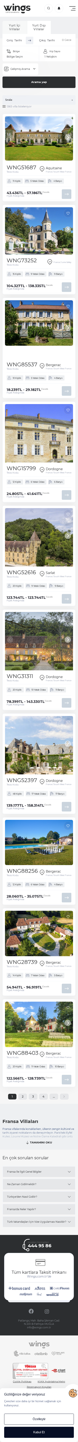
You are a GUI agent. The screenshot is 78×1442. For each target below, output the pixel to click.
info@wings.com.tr (39, 1327)
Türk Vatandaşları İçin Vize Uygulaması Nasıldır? (36, 1221)
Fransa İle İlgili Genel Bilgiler (24, 1171)
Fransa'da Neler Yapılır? (21, 1209)
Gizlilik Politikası (22, 1381)
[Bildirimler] (59, 8)
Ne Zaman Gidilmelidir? (21, 1184)
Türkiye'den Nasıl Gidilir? (22, 1196)
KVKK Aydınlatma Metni (51, 1381)
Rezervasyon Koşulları (39, 1386)
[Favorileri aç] (48, 8)
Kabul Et (39, 1432)
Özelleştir (39, 1419)
